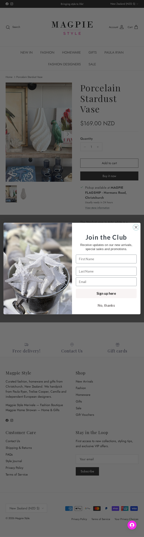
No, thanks (106, 305)
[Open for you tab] (132, 525)
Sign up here (106, 293)
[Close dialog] (136, 227)
